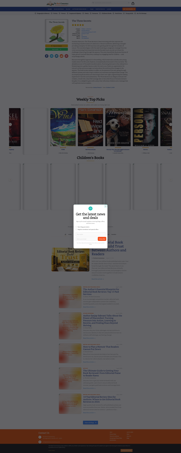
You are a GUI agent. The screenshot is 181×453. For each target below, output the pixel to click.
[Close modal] (105, 206)
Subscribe (102, 239)
